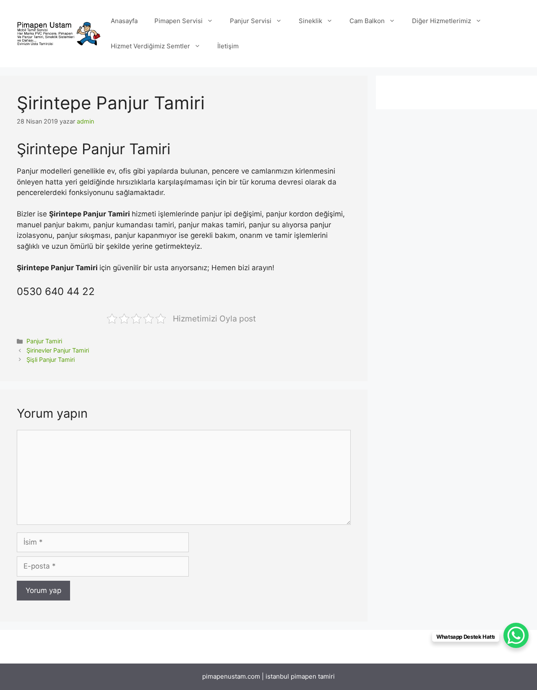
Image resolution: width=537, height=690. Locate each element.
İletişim (228, 46)
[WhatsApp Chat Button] (516, 635)
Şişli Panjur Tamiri (50, 359)
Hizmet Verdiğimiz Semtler (150, 46)
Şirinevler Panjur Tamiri (57, 350)
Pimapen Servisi (178, 21)
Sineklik (310, 21)
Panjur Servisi (250, 21)
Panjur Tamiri (44, 341)
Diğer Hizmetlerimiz (441, 21)
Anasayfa (124, 21)
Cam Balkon (367, 21)
